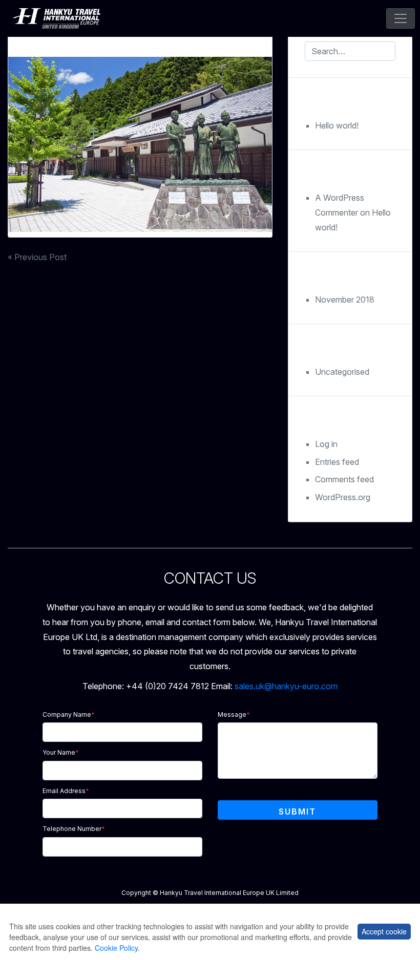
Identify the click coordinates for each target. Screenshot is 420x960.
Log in (326, 444)
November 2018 (344, 299)
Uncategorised (342, 372)
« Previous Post (37, 257)
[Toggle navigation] (400, 18)
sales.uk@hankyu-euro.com (286, 686)
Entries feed (337, 462)
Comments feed (344, 479)
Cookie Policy (116, 948)
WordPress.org (342, 497)
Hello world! (337, 125)
